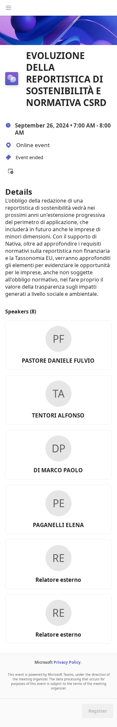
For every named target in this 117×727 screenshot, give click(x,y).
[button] (10, 171)
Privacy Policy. (68, 662)
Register (97, 711)
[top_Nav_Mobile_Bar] (8, 8)
